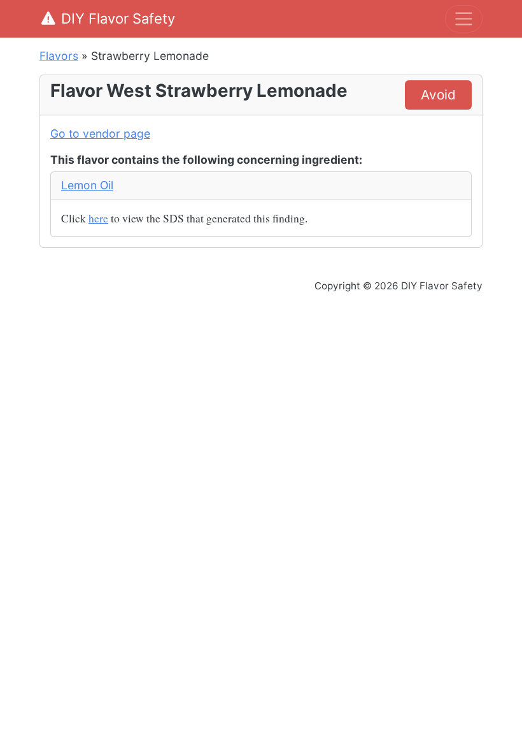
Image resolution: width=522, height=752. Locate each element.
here (98, 218)
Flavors (58, 55)
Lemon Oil (87, 185)
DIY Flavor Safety (118, 18)
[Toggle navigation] (464, 19)
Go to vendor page (100, 133)
